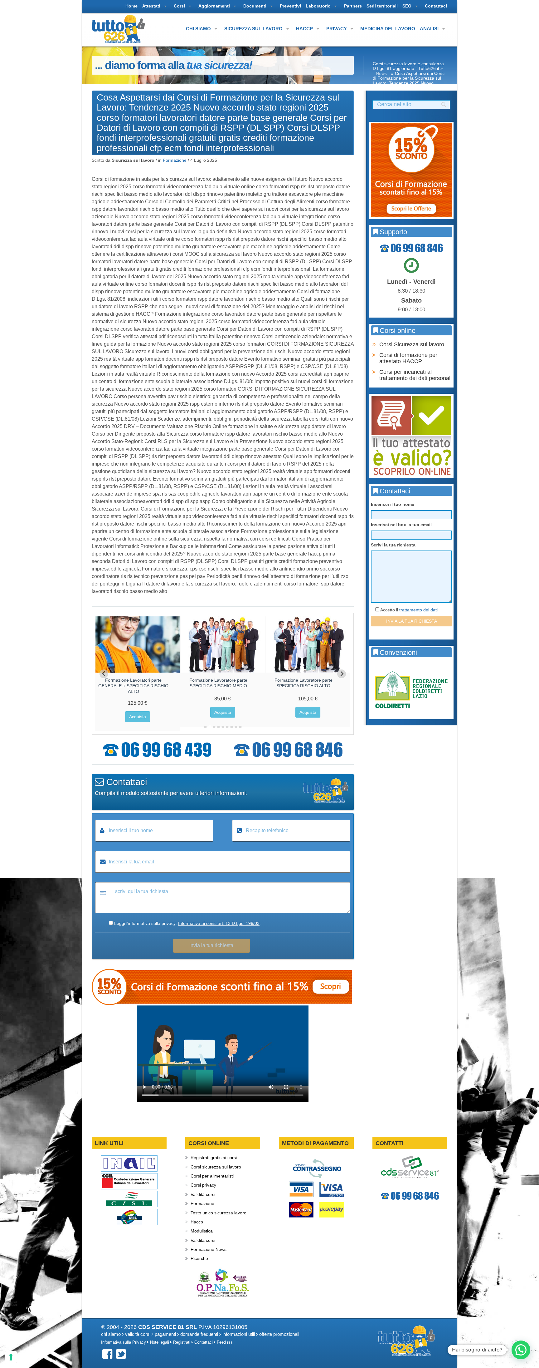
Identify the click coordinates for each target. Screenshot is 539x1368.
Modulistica (202, 1230)
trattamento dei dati (418, 609)
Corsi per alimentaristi (212, 1175)
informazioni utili (238, 1334)
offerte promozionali (279, 1334)
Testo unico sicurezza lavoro (218, 1212)
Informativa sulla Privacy (123, 1342)
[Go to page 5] (222, 727)
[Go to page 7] (231, 727)
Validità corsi (203, 1194)
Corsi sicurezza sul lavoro (216, 1166)
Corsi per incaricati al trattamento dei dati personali (415, 375)
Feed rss (225, 1342)
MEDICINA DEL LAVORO (387, 28)
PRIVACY (337, 28)
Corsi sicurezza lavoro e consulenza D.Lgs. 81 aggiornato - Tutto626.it (408, 66)
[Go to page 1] (205, 727)
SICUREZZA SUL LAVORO (254, 28)
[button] (521, 1350)
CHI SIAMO (199, 28)
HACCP (305, 28)
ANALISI (430, 28)
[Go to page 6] (227, 727)
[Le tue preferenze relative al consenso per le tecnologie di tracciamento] (11, 1357)
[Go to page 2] (209, 726)
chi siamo (111, 1334)
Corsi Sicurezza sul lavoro (411, 344)
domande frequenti (199, 1334)
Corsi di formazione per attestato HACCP (408, 358)
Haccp (197, 1221)
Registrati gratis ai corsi (214, 1157)
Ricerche (199, 1258)
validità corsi (137, 1334)
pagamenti (165, 1334)
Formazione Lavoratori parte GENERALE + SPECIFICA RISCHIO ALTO (133, 686)
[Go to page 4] (218, 727)
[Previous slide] (104, 673)
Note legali (159, 1342)
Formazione (175, 160)
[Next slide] (341, 673)
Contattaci (203, 1342)
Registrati (181, 1342)
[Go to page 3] (214, 727)
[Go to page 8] (236, 727)
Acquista (137, 716)
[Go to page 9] (240, 727)
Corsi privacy (203, 1185)
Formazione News (208, 1249)
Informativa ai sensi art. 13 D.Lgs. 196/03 (219, 923)
